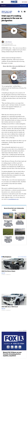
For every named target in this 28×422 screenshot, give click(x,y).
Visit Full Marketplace (22, 256)
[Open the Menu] (2, 2)
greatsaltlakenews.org (13, 199)
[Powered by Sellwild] (24, 330)
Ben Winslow (9, 42)
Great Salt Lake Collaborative (7, 12)
